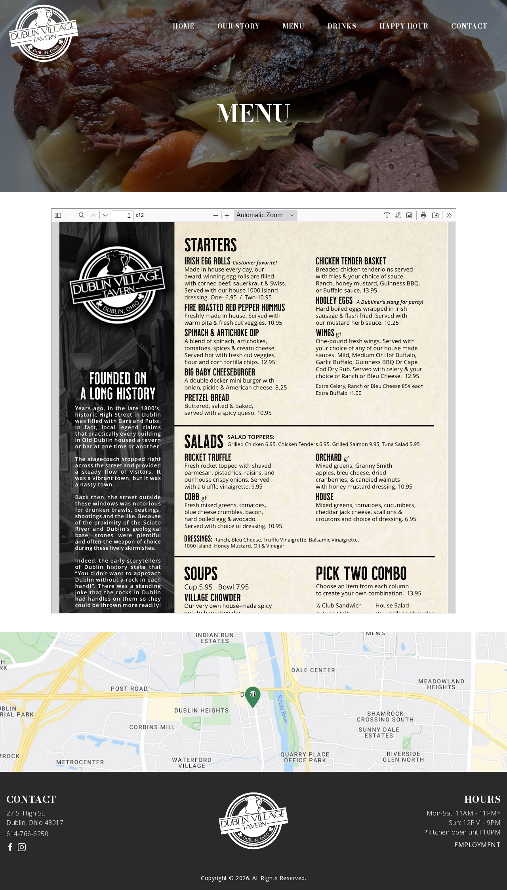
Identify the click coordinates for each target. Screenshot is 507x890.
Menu (293, 26)
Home (183, 26)
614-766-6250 (27, 833)
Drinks (342, 26)
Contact (469, 26)
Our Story (238, 26)
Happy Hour (404, 26)
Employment (477, 844)
